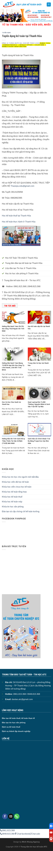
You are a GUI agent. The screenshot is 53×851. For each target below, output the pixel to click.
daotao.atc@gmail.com (22, 699)
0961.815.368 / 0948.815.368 (26, 694)
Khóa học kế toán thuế (12, 497)
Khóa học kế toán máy (12, 502)
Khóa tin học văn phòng (13, 507)
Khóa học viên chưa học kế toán (16, 487)
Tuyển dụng (6, 33)
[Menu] (49, 4)
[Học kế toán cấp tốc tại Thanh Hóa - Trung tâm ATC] (22, 4)
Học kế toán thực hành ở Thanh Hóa (18, 222)
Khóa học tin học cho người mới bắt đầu (20, 477)
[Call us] (16, 816)
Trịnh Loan (34, 43)
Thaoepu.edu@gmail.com (22, 186)
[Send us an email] (11, 816)
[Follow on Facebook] (5, 816)
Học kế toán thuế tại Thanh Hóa (16, 216)
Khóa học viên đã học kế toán (15, 482)
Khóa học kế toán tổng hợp (14, 492)
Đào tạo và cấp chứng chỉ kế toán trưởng (20, 511)
